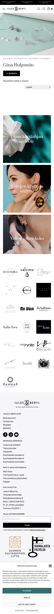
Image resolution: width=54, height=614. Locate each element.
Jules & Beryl (7, 58)
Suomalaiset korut (20, 58)
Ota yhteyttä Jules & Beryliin (45, 2)
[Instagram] (11, 434)
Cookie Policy (19, 610)
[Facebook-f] (5, 434)
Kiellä (27, 598)
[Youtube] (16, 434)
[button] (50, 566)
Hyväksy (27, 591)
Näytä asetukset (27, 604)
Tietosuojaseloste (32, 610)
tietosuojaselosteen (37, 530)
